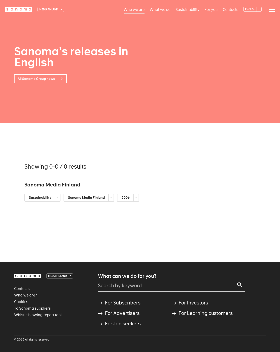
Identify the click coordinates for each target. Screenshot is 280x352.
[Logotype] (27, 276)
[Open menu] (271, 9)
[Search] (240, 285)
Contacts (230, 9)
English (250, 9)
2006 (126, 197)
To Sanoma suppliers (32, 308)
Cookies (21, 301)
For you (211, 9)
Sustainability (187, 9)
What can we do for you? (127, 276)
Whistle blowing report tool (38, 314)
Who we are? (25, 295)
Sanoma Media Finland (86, 197)
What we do (160, 9)
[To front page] (18, 9)
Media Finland (48, 9)
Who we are (134, 9)
